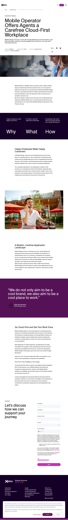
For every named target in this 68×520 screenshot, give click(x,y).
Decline (58, 514)
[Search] (57, 5)
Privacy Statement (30, 490)
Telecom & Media (14, 50)
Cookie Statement (30, 491)
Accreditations (29, 495)
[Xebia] (4, 5)
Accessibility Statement (32, 493)
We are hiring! (49, 498)
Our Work (7, 493)
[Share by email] (60, 48)
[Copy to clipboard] (52, 51)
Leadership (48, 490)
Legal (26, 488)
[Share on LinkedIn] (56, 48)
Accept (47, 514)
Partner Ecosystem (11, 491)
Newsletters (48, 495)
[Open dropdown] (65, 5)
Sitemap (27, 496)
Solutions (7, 490)
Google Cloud (37, 49)
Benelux (11, 49)
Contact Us (48, 491)
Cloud (24, 49)
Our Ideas (8, 495)
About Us (48, 488)
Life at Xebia (49, 493)
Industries (8, 488)
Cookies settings (37, 514)
